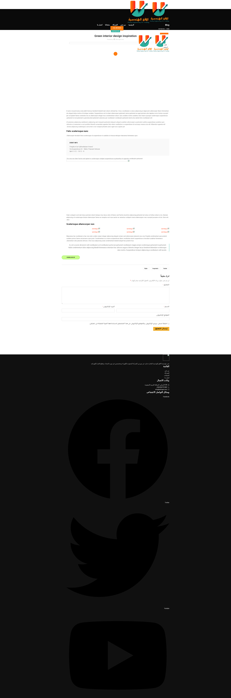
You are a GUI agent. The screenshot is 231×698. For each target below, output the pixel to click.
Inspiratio (155, 268)
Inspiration (161, 29)
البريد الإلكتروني (108, 307)
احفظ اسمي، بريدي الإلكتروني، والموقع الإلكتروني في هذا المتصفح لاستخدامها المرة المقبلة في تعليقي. (128, 324)
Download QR (71, 257)
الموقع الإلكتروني (162, 315)
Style (145, 268)
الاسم (166, 307)
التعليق (166, 285)
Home (167, 29)
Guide (165, 268)
